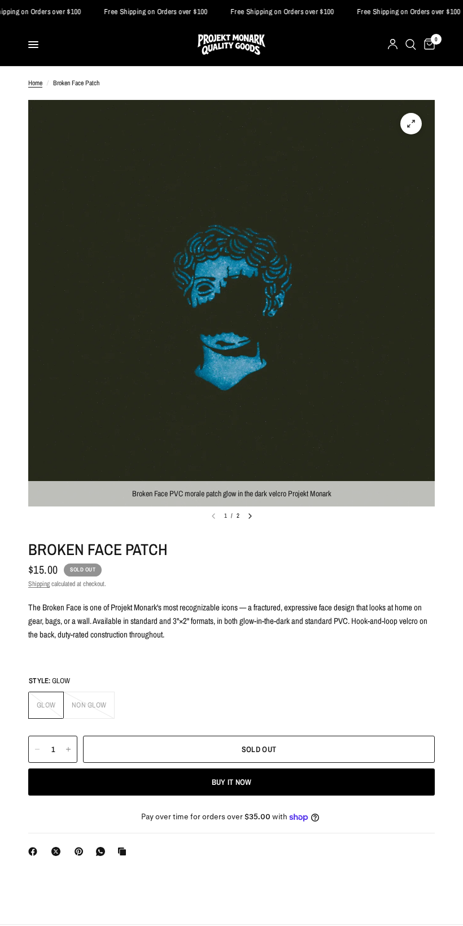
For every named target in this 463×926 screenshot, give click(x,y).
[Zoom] (411, 123)
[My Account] (392, 44)
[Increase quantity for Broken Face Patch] (68, 749)
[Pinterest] (81, 851)
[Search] (410, 44)
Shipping (39, 583)
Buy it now (232, 782)
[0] (427, 44)
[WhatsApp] (103, 851)
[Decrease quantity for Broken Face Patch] (37, 749)
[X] (58, 851)
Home (35, 83)
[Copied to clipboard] (124, 851)
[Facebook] (35, 851)
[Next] (250, 516)
